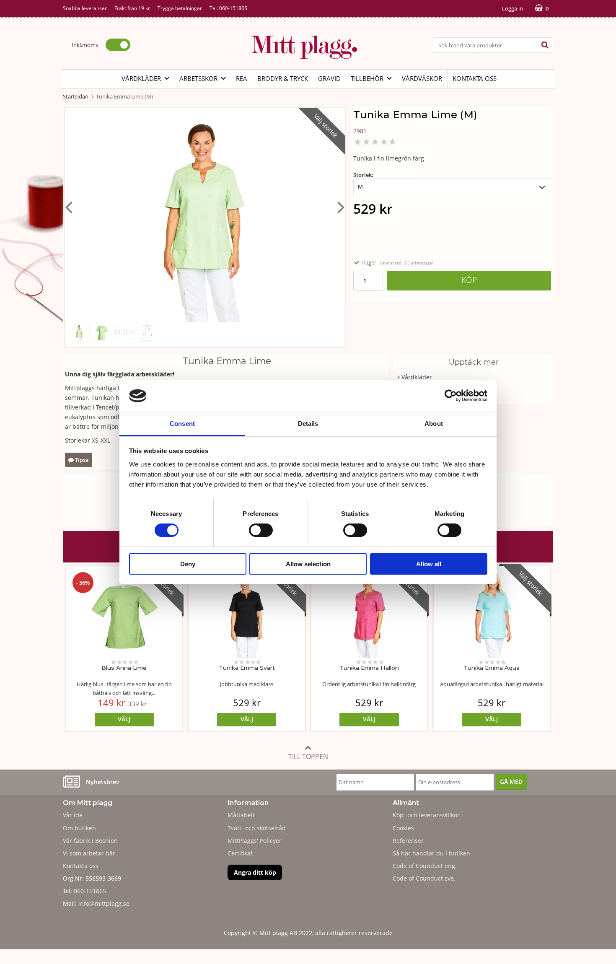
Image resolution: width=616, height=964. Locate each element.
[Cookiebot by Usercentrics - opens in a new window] (450, 395)
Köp (469, 280)
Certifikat (240, 853)
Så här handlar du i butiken (431, 853)
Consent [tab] (182, 423)
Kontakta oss (475, 78)
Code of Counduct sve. (424, 878)
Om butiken (79, 828)
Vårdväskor (422, 78)
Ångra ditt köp (255, 872)
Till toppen (308, 756)
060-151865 (233, 8)
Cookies (403, 828)
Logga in (512, 8)
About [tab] (433, 423)
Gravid (329, 78)
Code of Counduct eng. (425, 866)
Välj (124, 719)
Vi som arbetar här (89, 853)
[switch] (261, 530)
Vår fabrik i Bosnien (90, 841)
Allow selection (308, 564)
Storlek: (363, 175)
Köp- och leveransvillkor (426, 815)
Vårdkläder (141, 78)
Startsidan (75, 96)
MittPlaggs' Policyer (255, 841)
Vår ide (73, 815)
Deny (187, 564)
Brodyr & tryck (282, 78)
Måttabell (241, 815)
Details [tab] (308, 423)
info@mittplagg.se (103, 903)
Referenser (408, 841)
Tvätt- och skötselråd (257, 828)
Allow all (428, 564)
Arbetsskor (198, 78)
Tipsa (81, 460)
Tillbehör (367, 78)
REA (241, 78)
